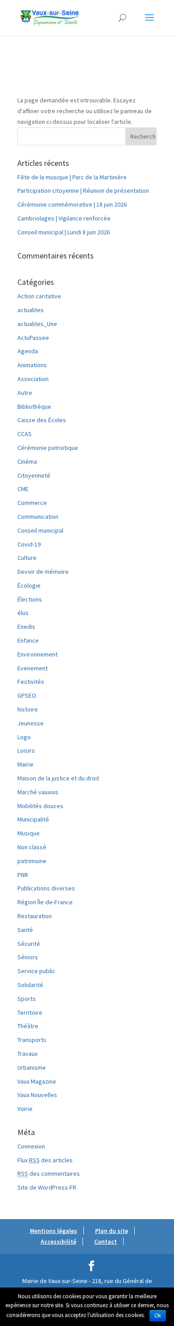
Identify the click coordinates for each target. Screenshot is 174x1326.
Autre (24, 393)
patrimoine (31, 861)
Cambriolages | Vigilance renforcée (64, 218)
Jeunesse (30, 723)
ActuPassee (33, 338)
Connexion (31, 1146)
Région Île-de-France (45, 902)
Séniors (27, 957)
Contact (105, 1241)
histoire (27, 709)
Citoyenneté (33, 475)
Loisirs (26, 750)
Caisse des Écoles (41, 420)
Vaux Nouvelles (37, 1095)
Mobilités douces (40, 806)
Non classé (31, 847)
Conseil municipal (40, 530)
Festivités (30, 682)
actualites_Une (37, 324)
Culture (27, 558)
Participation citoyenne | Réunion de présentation (83, 190)
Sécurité (28, 944)
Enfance (28, 640)
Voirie (25, 1109)
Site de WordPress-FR (46, 1187)
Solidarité (30, 985)
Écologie (29, 585)
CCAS (24, 434)
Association (33, 379)
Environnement (37, 654)
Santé (25, 930)
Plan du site (111, 1231)
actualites (30, 310)
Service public (36, 971)
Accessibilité (58, 1241)
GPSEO (26, 695)
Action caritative (39, 296)
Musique (28, 833)
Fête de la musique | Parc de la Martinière (72, 177)
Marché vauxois (37, 792)
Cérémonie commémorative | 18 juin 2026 (72, 204)
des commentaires (48, 1173)
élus (23, 613)
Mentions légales (53, 1231)
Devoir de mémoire (43, 572)
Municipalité (33, 819)
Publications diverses (46, 888)
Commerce (32, 503)
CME (23, 489)
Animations (32, 365)
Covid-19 (29, 544)
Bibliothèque (34, 406)
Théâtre (27, 1026)
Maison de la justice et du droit (58, 778)
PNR (22, 875)
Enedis (26, 627)
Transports (31, 1040)
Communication (37, 517)
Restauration (34, 916)
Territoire (29, 1012)
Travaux (27, 1054)
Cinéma (27, 462)
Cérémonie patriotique (47, 448)
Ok (157, 1316)
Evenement (32, 668)
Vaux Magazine (36, 1081)
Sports (26, 999)
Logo (24, 737)
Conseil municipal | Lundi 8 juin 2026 (63, 232)
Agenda (27, 351)
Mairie (25, 764)
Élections (29, 599)
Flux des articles (45, 1160)
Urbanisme (31, 1067)
